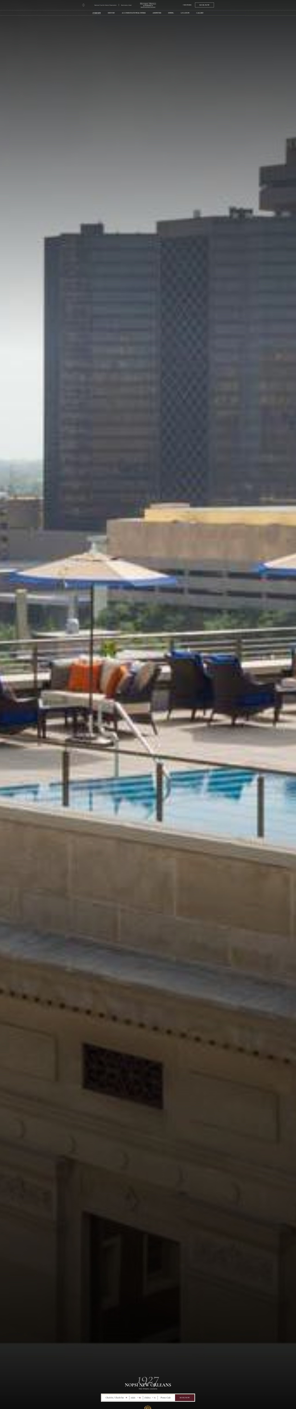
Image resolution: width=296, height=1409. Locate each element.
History (111, 13)
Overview (96, 13)
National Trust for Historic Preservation (105, 5)
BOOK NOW (204, 5)
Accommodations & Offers (134, 13)
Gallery (200, 13)
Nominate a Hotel (126, 5)
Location (185, 13)
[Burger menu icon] (83, 5)
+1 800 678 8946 (187, 5)
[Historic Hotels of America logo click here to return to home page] (148, 5)
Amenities (157, 13)
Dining (171, 13)
